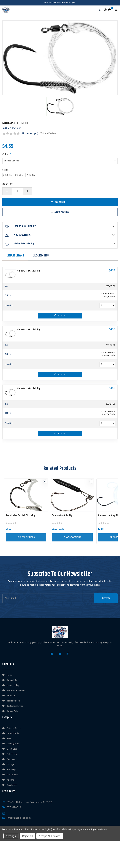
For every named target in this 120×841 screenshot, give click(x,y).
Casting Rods (13, 733)
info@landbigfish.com (19, 818)
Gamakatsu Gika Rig (62, 515)
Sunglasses (12, 785)
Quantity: (7, 184)
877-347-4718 (14, 807)
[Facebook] (52, 654)
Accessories (12, 759)
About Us (11, 695)
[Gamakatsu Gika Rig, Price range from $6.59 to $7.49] (72, 495)
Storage (10, 764)
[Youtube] (60, 654)
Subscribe (106, 598)
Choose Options (26, 537)
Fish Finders (12, 774)
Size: (6, 170)
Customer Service (15, 706)
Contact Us (12, 680)
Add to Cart (62, 315)
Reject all (27, 836)
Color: (6, 154)
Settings (11, 836)
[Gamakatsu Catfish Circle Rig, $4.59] (26, 495)
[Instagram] (68, 654)
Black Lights (12, 769)
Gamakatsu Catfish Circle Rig (20, 515)
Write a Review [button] (48, 133)
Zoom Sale (12, 749)
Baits (9, 738)
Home (9, 675)
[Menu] (116, 9)
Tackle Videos (13, 701)
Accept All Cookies (49, 836)
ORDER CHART (15, 255)
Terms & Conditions (16, 690)
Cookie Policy (13, 711)
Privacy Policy (13, 685)
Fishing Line (12, 754)
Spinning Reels (13, 728)
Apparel (10, 780)
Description (41, 255)
